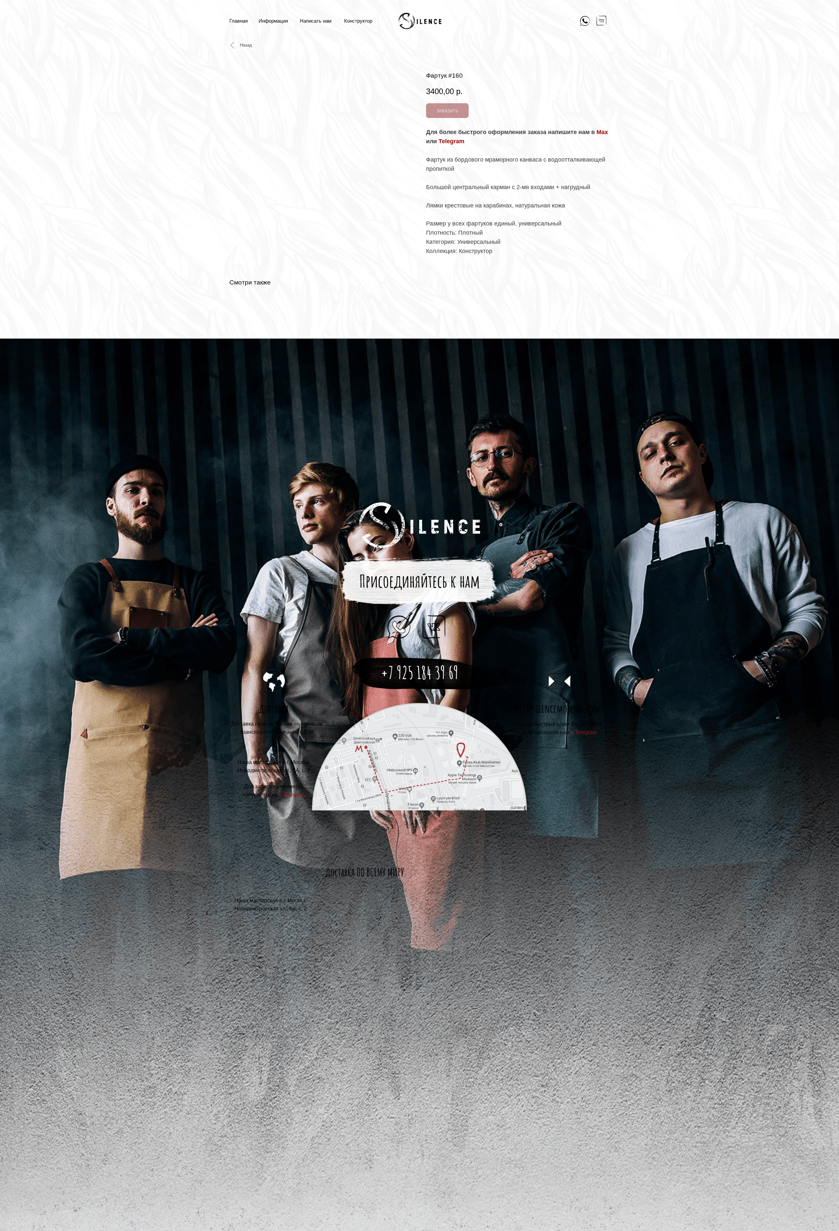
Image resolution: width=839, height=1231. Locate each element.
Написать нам (315, 21)
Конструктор (358, 21)
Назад (246, 45)
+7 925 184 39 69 (420, 672)
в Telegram (584, 732)
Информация (273, 21)
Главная (238, 21)
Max (602, 132)
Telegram (451, 141)
